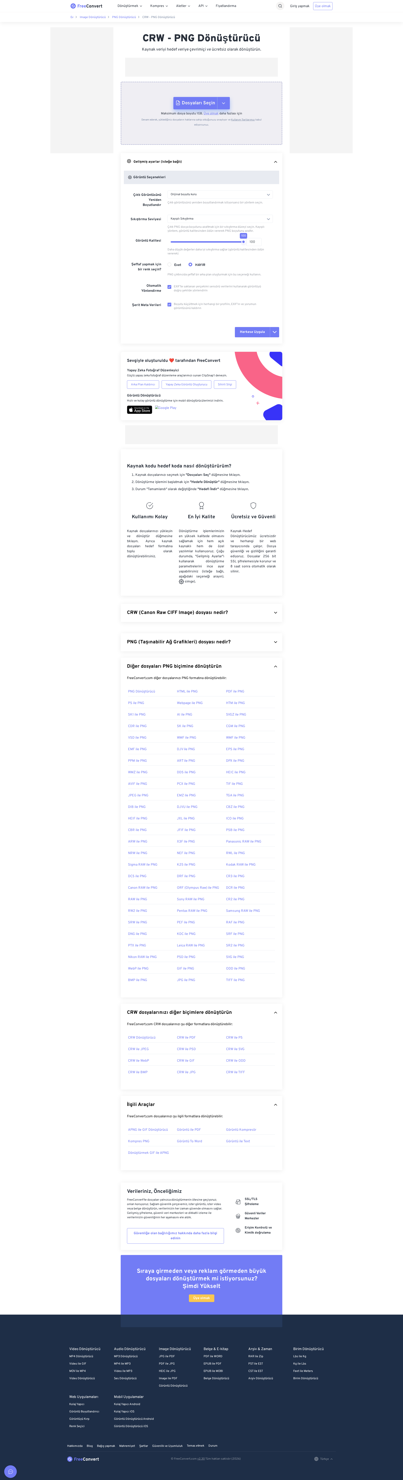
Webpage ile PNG (190, 703)
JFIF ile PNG (186, 830)
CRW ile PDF (186, 1038)
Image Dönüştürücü (93, 17)
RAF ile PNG (235, 922)
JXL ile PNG (186, 819)
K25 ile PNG (186, 865)
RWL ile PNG (235, 853)
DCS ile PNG (137, 876)
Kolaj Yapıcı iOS (124, 1411)
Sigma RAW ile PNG (142, 865)
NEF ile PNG (186, 853)
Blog (90, 1446)
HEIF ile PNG (137, 819)
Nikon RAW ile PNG (142, 957)
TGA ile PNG (235, 795)
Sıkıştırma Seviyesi (146, 219)
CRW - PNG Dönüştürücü (158, 17)
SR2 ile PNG (235, 945)
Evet (177, 265)
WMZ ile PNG (138, 772)
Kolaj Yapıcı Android (127, 1404)
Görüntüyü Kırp (79, 1419)
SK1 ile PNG (137, 715)
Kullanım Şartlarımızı (243, 120)
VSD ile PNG (137, 738)
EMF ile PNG (137, 749)
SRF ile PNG (235, 934)
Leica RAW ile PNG (191, 945)
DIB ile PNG (137, 807)
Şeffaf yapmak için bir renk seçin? (146, 267)
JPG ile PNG (186, 980)
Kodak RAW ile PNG (241, 865)
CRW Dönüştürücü (142, 1038)
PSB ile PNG (235, 830)
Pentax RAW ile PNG (192, 911)
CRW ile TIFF (235, 1072)
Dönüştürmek (128, 6)
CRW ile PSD (186, 1049)
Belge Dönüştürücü (216, 1378)
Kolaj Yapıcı (76, 1404)
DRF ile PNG (186, 876)
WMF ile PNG (186, 738)
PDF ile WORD (213, 1356)
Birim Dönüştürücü (305, 1378)
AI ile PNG (184, 715)
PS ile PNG (136, 703)
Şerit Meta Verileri (146, 305)
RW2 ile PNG (137, 911)
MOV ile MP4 (77, 1371)
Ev (72, 17)
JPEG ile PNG (138, 795)
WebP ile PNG (138, 969)
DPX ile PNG (235, 761)
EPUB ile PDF (212, 1364)
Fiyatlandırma (226, 6)
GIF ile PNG (185, 969)
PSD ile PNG (186, 957)
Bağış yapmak (106, 1446)
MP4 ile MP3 (122, 1364)
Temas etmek (195, 1446)
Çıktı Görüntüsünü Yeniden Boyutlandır (147, 200)
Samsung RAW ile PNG (243, 911)
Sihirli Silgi (225, 384)
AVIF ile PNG (137, 784)
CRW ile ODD (236, 1061)
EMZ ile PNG (186, 795)
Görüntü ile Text (238, 1141)
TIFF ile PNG (235, 980)
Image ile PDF (168, 1378)
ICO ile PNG (235, 819)
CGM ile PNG (235, 726)
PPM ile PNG (137, 761)
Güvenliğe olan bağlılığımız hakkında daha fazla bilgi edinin (175, 1236)
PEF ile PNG (186, 922)
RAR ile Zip (255, 1356)
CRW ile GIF (186, 1061)
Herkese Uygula (252, 332)
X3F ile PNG (186, 842)
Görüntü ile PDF (189, 1130)
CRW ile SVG (235, 1049)
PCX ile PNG (186, 784)
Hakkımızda (74, 1446)
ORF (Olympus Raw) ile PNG (198, 888)
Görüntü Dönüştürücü (173, 1386)
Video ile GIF (77, 1364)
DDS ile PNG (186, 772)
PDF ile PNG (235, 692)
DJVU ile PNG (187, 807)
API (201, 6)
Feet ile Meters (303, 1371)
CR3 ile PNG (235, 876)
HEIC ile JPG (167, 1371)
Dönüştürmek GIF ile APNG (148, 1153)
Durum (212, 1446)
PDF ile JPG (167, 1364)
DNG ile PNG (137, 934)
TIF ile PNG (234, 784)
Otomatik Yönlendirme (151, 288)
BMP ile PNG (137, 980)
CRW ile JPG (186, 1072)
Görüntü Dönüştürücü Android (134, 1419)
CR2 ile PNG (235, 899)
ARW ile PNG (137, 842)
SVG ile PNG (235, 957)
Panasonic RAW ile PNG (243, 842)
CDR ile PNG (137, 726)
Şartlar (143, 1446)
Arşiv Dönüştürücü (260, 1378)
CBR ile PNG (137, 830)
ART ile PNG (186, 761)
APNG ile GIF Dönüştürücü (148, 1130)
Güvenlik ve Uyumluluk (167, 1446)
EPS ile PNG (235, 749)
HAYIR (200, 265)
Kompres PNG (138, 1141)
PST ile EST (255, 1364)
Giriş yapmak (300, 6)
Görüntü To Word (189, 1141)
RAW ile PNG (137, 899)
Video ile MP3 (123, 1371)
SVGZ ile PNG (236, 715)
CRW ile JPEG (138, 1049)
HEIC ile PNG (236, 772)
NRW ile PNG (137, 853)
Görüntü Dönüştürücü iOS (131, 1426)
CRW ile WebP (138, 1061)
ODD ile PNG (235, 969)
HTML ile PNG (187, 692)
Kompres (157, 6)
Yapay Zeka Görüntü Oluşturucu (186, 384)
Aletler (181, 6)
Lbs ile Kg (299, 1356)
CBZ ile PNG (235, 807)
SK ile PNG (185, 726)
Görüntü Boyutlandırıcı (84, 1411)
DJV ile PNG (186, 749)
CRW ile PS (234, 1038)
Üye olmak (323, 6)
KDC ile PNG (186, 934)
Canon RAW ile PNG (142, 888)
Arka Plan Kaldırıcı (143, 384)
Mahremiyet (127, 1446)
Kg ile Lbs (299, 1364)
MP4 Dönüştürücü (81, 1356)
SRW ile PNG (137, 922)
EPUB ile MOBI (213, 1371)
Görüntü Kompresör (241, 1130)
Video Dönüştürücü (82, 1378)
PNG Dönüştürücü (124, 17)
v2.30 (201, 1459)
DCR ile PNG (235, 888)
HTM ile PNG (235, 703)
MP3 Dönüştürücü (126, 1356)
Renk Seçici (77, 1426)
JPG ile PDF (167, 1356)
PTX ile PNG (137, 945)
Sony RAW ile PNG (190, 899)
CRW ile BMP (138, 1072)
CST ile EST (255, 1371)
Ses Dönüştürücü (125, 1378)
